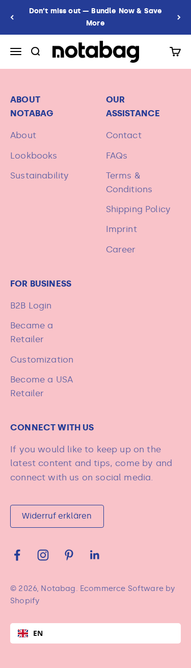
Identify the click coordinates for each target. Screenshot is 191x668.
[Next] (179, 17)
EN (38, 633)
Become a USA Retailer (41, 386)
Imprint (121, 229)
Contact (124, 135)
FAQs (117, 155)
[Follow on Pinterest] (69, 555)
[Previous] (12, 17)
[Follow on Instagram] (43, 555)
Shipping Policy (138, 209)
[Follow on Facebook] (17, 555)
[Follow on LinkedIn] (95, 555)
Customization (41, 359)
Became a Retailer (31, 332)
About (23, 135)
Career (121, 249)
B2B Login (31, 305)
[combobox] (95, 633)
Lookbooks (34, 155)
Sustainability (39, 175)
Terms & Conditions (129, 182)
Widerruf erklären (57, 516)
